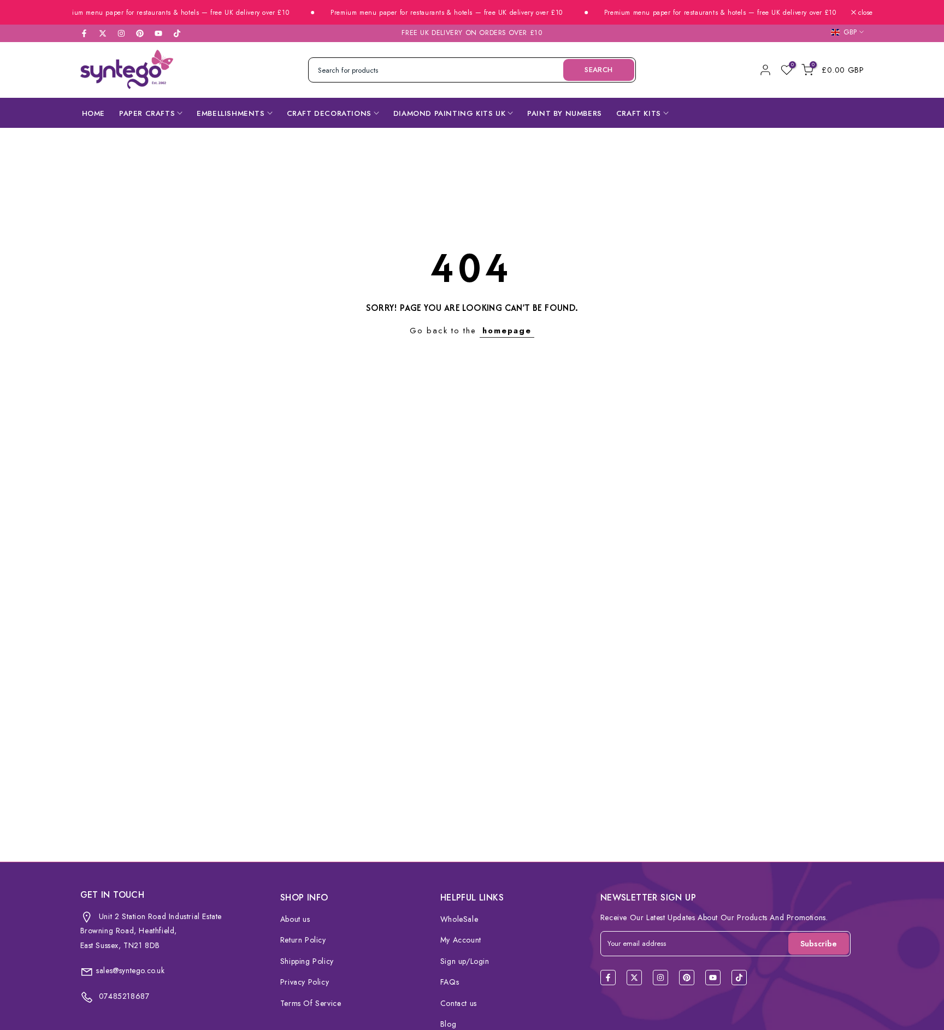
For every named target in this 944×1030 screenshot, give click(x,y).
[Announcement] (155, 13)
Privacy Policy (304, 981)
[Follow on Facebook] (84, 33)
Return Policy (303, 939)
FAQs (449, 981)
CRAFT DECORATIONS (329, 113)
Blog (448, 1024)
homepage (507, 330)
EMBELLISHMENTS (230, 113)
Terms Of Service (310, 1003)
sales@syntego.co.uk (130, 970)
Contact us (458, 1003)
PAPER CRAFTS (147, 113)
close (864, 12)
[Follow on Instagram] (121, 33)
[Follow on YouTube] (158, 33)
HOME (93, 113)
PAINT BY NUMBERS (564, 113)
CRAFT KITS (638, 113)
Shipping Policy (307, 961)
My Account (460, 939)
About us (295, 919)
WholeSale (459, 919)
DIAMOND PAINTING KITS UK (449, 113)
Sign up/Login (464, 961)
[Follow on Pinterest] (140, 33)
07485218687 (122, 996)
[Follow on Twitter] (103, 33)
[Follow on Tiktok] (177, 33)
